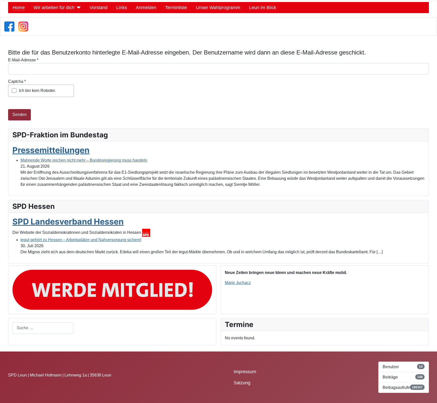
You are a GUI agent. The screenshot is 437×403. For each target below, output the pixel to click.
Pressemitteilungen (51, 150)
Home (19, 7)
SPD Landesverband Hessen (68, 221)
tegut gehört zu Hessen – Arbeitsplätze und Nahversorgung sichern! (80, 240)
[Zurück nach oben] (430, 396)
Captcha (17, 81)
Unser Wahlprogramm (218, 7)
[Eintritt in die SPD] (112, 289)
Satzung (242, 382)
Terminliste (176, 7)
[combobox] (42, 328)
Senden (19, 114)
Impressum (245, 371)
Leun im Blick (262, 7)
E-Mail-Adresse (23, 60)
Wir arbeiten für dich (54, 7)
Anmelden (146, 7)
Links (121, 7)
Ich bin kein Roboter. (37, 90)
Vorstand (98, 7)
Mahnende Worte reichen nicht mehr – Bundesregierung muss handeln (83, 160)
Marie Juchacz (238, 283)
